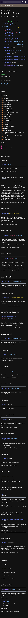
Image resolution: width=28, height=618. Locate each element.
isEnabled (6, 47)
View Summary (11, 71)
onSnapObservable (8, 50)
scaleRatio (7, 53)
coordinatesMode (8, 35)
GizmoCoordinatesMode (7, 36)
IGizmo (3, 74)
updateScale (7, 62)
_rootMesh (6, 23)
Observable (18, 50)
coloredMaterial (8, 33)
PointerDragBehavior (17, 43)
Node (19, 32)
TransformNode (5, 26)
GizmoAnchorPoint (16, 27)
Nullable (4, 30)
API (2, 5)
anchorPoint (7, 27)
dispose (6, 64)
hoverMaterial (8, 46)
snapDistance (7, 55)
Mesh (12, 23)
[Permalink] (9, 160)
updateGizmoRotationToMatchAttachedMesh (15, 59)
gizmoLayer (7, 44)
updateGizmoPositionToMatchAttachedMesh (15, 56)
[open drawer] (1, 2)
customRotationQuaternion (11, 38)
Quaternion (10, 40)
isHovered (6, 49)
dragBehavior (7, 43)
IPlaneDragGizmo (9, 5)
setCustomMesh (8, 65)
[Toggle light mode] (25, 2)
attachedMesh (7, 29)
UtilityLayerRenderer (17, 44)
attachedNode (7, 32)
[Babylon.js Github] (22, 2)
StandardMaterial (18, 33)
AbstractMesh (10, 30)
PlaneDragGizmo (5, 84)
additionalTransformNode (11, 24)
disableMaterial (8, 41)
